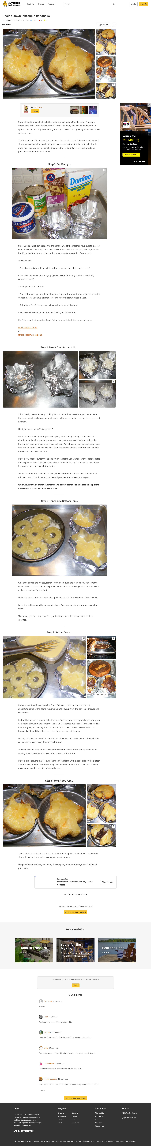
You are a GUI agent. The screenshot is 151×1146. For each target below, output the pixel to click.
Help (97, 1119)
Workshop (62, 1116)
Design (60, 1119)
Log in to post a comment (75, 1098)
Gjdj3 (46, 1048)
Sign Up (144, 4)
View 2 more (101, 695)
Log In (133, 4)
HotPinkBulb (49, 1063)
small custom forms (27, 327)
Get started (99, 1116)
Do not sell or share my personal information (96, 1141)
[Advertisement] (135, 134)
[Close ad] (149, 105)
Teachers (51, 4)
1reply (42, 1091)
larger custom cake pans (30, 334)
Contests (41, 4)
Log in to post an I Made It (75, 912)
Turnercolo (48, 1001)
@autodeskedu (131, 1118)
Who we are (99, 1126)
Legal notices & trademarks (125, 1141)
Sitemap (98, 1123)
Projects (30, 4)
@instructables (131, 1113)
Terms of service (40, 1141)
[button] (114, 25)
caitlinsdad (9, 20)
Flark (46, 1017)
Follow (35, 111)
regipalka (47, 1032)
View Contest (107, 882)
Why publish (100, 1113)
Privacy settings (70, 1141)
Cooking (19, 20)
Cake (26, 20)
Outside (75, 1119)
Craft (60, 1123)
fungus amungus (50, 1079)
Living (74, 1116)
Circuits (61, 1113)
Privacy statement (55, 1141)
